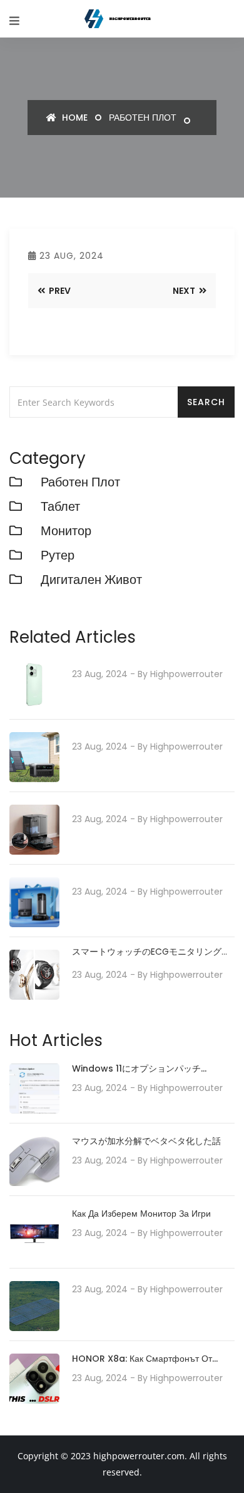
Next (185, 290)
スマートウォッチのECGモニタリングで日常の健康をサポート (151, 952)
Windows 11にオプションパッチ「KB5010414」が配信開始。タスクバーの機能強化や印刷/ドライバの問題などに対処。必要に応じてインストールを (153, 1069)
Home (73, 117)
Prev (59, 290)
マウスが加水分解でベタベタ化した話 (146, 1141)
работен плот (142, 117)
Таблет (60, 506)
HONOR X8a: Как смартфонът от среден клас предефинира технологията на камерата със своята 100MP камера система (142, 1359)
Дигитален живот (91, 579)
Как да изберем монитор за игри (141, 1213)
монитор (66, 530)
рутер (57, 555)
